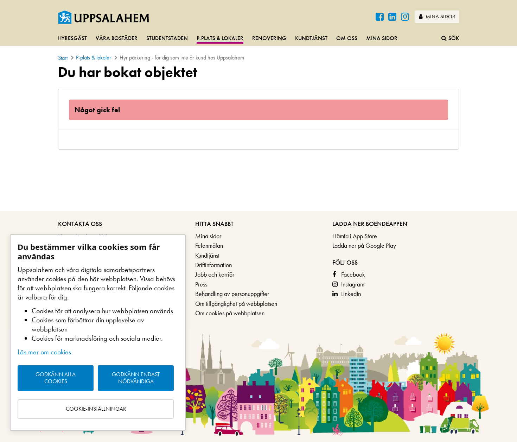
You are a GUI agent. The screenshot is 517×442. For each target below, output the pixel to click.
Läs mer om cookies (44, 351)
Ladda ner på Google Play (364, 245)
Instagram (352, 284)
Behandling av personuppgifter (232, 294)
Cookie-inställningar (96, 408)
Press (201, 284)
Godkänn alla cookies (56, 378)
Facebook (353, 274)
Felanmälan (209, 245)
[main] (258, 107)
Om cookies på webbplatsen (229, 313)
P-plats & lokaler (220, 38)
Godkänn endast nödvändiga (136, 378)
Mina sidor (439, 16)
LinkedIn (351, 294)
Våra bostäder (117, 38)
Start (63, 58)
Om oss (346, 38)
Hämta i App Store (354, 236)
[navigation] (258, 39)
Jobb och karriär (214, 274)
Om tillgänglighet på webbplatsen (236, 303)
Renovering (269, 38)
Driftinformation (213, 265)
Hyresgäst (72, 38)
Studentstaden (167, 38)
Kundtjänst (311, 38)
